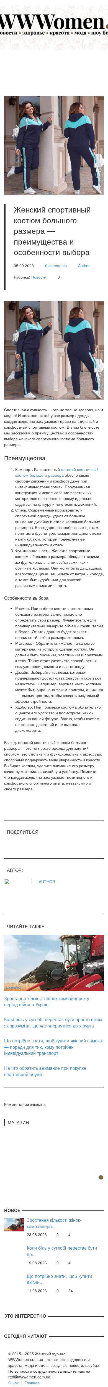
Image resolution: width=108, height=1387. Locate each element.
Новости (38, 277)
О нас (13, 1382)
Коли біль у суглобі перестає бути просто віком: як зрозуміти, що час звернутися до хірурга (54, 1022)
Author (84, 265)
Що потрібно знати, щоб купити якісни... (59, 1279)
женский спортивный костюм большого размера (57, 472)
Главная (32, 1382)
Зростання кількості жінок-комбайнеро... (54, 1223)
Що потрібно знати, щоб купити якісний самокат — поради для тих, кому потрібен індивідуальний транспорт (54, 1046)
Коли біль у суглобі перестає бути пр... (62, 1251)
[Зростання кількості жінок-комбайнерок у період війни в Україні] (54, 962)
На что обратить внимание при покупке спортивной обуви (45, 1070)
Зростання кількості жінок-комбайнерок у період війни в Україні (46, 1001)
